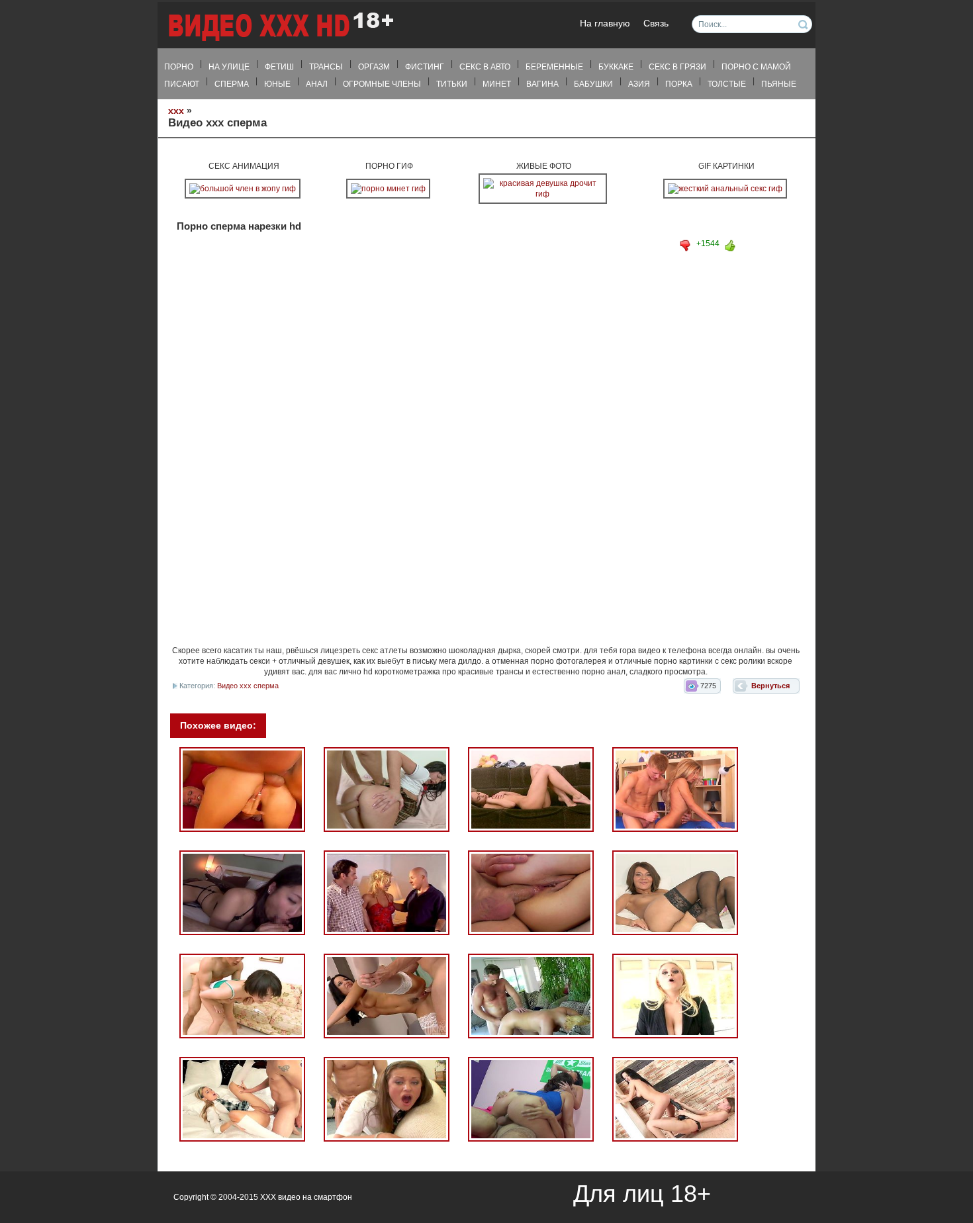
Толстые (727, 84)
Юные (277, 84)
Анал (317, 84)
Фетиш (279, 66)
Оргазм (374, 66)
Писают (181, 84)
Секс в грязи (677, 66)
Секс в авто (484, 66)
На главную (605, 23)
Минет (497, 84)
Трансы (326, 66)
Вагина (542, 84)
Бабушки (593, 84)
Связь (656, 23)
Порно (178, 66)
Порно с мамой (756, 66)
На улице (229, 66)
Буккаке (615, 66)
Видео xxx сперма (248, 686)
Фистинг (424, 66)
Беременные (554, 66)
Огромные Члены (382, 84)
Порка (678, 84)
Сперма (231, 84)
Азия (639, 84)
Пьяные (778, 84)
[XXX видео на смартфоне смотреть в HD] (280, 26)
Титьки (451, 84)
